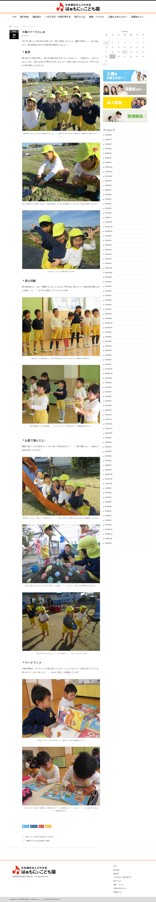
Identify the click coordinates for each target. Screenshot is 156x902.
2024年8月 (108, 236)
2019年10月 (108, 483)
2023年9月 (108, 277)
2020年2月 (108, 465)
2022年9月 (108, 332)
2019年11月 (108, 479)
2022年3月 (108, 355)
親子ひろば (80, 17)
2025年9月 (108, 181)
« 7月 (104, 64)
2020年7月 (108, 447)
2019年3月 (108, 515)
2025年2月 (108, 213)
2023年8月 (108, 282)
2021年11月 (108, 373)
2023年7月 (108, 286)
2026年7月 (108, 139)
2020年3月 (108, 460)
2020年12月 (108, 424)
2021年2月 (108, 415)
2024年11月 (108, 227)
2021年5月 (108, 401)
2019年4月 (108, 511)
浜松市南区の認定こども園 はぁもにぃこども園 (32, 899)
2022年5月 (108, 346)
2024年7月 (108, 240)
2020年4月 (108, 456)
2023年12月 (108, 268)
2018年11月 (108, 534)
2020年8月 (108, 442)
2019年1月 (108, 525)
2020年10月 (108, 433)
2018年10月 (108, 538)
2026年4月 (108, 153)
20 (125, 52)
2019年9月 (108, 488)
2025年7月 (108, 190)
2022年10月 (108, 327)
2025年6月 (108, 194)
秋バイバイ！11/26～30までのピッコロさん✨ (40, 837)
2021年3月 (108, 410)
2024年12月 (108, 222)
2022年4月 (108, 350)
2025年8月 (108, 185)
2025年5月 (108, 199)
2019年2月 (108, 520)
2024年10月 (108, 231)
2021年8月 (108, 387)
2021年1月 (108, 419)
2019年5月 (108, 506)
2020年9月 (108, 438)
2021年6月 (108, 396)
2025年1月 (108, 217)
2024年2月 (108, 259)
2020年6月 (108, 451)
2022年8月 (108, 337)
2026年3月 (108, 158)
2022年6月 (108, 341)
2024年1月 (108, 263)
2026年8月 (108, 135)
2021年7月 (108, 392)
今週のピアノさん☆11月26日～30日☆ (38, 841)
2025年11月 (108, 171)
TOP (14, 17)
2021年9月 (108, 382)
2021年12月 (108, 369)
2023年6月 (108, 291)
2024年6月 (108, 245)
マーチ (17, 26)
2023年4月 (108, 300)
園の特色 (24, 17)
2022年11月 (108, 323)
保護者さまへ (137, 17)
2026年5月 (108, 149)
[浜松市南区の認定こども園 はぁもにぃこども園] (78, 11)
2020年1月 (108, 470)
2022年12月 (108, 318)
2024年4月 (108, 249)
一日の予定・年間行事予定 (58, 17)
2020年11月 (108, 428)
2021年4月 (108, 405)
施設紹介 (37, 17)
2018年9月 (108, 543)
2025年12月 (108, 167)
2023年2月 (108, 309)
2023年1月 (108, 314)
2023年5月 (108, 295)
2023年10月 (108, 272)
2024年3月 (108, 254)
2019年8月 (108, 493)
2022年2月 (108, 360)
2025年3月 (108, 208)
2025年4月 (108, 204)
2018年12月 (108, 529)
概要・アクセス (96, 17)
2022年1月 (108, 364)
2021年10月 (108, 378)
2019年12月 (108, 474)
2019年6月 (108, 502)
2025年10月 (108, 176)
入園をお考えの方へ (117, 17)
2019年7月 (108, 497)
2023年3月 (108, 304)
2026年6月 (108, 144)
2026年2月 (108, 162)
